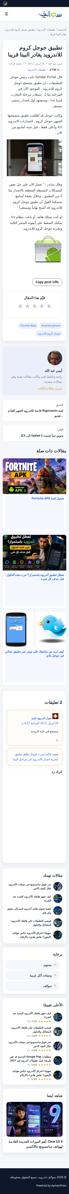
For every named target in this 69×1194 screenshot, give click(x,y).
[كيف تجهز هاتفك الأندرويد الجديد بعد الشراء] (58, 898)
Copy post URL (47, 282)
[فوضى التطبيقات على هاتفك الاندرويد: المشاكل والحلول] (58, 922)
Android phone (51, 325)
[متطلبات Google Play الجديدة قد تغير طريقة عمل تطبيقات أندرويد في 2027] (58, 1060)
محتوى (47, 965)
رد (57, 739)
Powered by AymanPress (51, 1185)
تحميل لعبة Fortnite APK (48, 498)
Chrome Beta (28, 325)
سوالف (47, 986)
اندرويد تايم (38, 718)
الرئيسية (62, 29)
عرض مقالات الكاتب (49, 388)
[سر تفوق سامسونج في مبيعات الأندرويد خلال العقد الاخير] (58, 886)
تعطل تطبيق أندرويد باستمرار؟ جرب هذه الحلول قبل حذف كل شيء (35, 577)
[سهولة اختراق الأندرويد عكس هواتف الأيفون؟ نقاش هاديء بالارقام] (58, 935)
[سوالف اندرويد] (49, 13)
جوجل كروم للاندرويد (49, 333)
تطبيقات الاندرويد (46, 29)
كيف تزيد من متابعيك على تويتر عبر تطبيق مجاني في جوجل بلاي (34, 653)
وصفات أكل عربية (41, 975)
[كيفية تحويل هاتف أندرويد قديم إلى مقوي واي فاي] (58, 910)
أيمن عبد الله (53, 370)
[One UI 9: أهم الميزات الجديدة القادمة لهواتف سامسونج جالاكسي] (34, 1119)
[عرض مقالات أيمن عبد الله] (54, 358)
